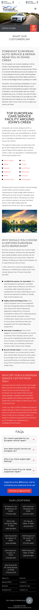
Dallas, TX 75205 (28, 523)
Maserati (7, 172)
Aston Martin (9, 160)
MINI (6, 176)
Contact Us (23, 590)
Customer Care (25, 586)
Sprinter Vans (9, 179)
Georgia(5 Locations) (32, 2)
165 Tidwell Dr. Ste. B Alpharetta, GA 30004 (10, 509)
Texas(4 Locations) (7, 2)
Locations (23, 582)
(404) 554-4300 (28, 514)
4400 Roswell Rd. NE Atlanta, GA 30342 (11, 538)
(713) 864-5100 (11, 558)
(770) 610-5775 (11, 572)
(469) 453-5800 (11, 528)
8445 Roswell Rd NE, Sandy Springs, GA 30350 (10, 567)
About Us (5, 578)
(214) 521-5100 (28, 526)
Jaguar (6, 168)
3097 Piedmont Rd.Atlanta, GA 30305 (28, 509)
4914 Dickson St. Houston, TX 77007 (11, 553)
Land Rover (26, 168)
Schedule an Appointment (19, 491)
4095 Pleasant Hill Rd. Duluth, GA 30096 (28, 538)
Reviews (5, 586)
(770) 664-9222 (11, 514)
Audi (23, 160)
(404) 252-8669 (11, 543)
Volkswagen (26, 179)
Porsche (25, 176)
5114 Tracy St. (28, 521)
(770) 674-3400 (28, 543)
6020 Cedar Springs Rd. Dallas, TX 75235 (10, 523)
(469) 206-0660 (28, 556)
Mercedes (25, 172)
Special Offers (7, 582)
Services (22, 578)
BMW (6, 164)
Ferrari (24, 164)
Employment (6, 590)
